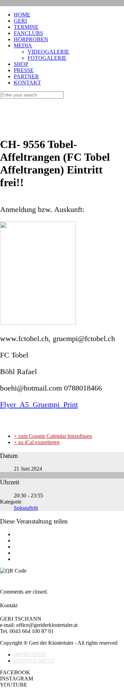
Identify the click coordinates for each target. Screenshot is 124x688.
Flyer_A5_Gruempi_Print (39, 404)
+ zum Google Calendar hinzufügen (53, 436)
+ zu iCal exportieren (37, 442)
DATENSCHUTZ (34, 661)
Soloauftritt (26, 508)
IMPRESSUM (30, 654)
